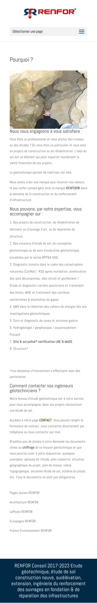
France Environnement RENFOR (31, 530)
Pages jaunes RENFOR (25, 492)
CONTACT (45, 420)
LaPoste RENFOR (21, 511)
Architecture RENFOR (24, 502)
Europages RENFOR (23, 521)
